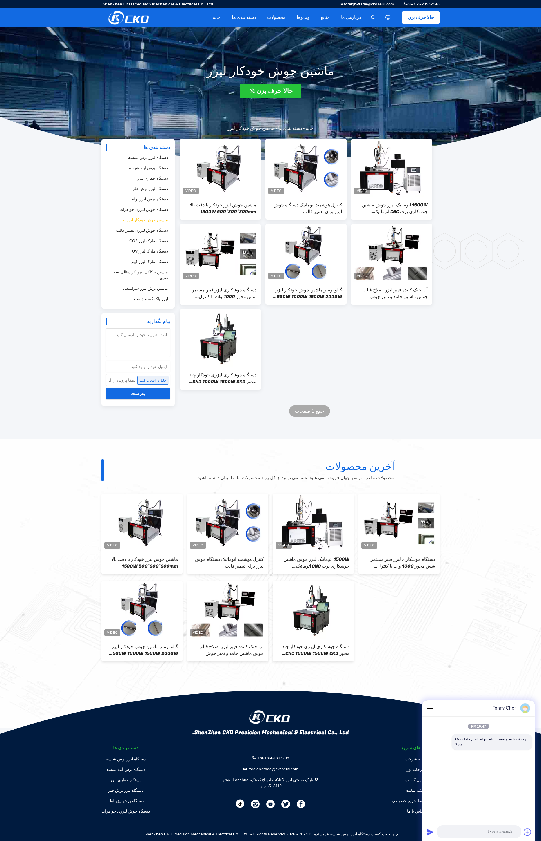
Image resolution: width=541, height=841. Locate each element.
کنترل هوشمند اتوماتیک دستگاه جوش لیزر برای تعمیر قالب (307, 208)
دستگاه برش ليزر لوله (150, 199)
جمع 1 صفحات (309, 411)
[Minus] (430, 708)
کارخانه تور (416, 769)
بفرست (138, 393)
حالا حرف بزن (421, 17)
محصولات (276, 17)
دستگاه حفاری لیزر (152, 178)
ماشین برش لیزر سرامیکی (145, 288)
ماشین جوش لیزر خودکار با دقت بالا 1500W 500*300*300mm (223, 208)
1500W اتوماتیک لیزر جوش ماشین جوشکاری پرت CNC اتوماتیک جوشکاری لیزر (395, 208)
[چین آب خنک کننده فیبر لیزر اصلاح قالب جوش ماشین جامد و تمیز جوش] (391, 253)
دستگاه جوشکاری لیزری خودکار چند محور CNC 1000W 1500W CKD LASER (222, 378)
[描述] (388, 17)
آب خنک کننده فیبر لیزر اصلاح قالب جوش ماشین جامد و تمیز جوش (395, 293)
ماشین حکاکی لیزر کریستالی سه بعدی (141, 275)
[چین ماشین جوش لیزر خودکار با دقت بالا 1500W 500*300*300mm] (220, 168)
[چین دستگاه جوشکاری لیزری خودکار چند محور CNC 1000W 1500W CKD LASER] (220, 338)
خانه (217, 17)
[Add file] (527, 832)
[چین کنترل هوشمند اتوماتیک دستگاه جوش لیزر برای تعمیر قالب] (306, 168)
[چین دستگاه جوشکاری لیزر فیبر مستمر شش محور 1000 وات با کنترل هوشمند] (220, 253)
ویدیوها (303, 17)
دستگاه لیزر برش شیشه (148, 157)
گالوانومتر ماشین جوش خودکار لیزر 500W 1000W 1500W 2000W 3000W (309, 293)
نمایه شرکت (415, 759)
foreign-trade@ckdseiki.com (369, 4)
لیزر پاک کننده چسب (151, 298)
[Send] (429, 832)
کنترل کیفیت (415, 780)
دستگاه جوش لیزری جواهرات (143, 209)
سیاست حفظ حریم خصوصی (416, 800)
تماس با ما (415, 811)
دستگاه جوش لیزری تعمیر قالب (142, 230)
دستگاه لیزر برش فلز (150, 188)
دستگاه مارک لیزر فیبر (149, 261)
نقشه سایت (415, 790)
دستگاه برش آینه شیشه (148, 168)
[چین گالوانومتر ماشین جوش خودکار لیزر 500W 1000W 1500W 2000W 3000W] (306, 253)
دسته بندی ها (244, 17)
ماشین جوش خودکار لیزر (147, 220)
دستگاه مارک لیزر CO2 (148, 240)
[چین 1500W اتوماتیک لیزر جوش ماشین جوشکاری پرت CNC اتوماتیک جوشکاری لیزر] (391, 168)
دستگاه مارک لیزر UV (150, 251)
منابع (325, 17)
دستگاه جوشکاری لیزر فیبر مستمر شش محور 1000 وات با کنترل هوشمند (224, 293)
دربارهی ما (351, 17)
